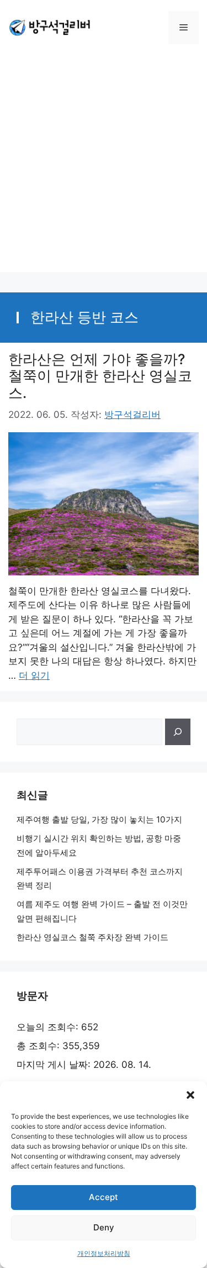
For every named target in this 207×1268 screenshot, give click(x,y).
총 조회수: (39, 1045)
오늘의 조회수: (49, 1027)
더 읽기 (34, 675)
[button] (190, 1095)
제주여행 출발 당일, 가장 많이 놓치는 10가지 (99, 819)
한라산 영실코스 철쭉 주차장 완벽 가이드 (92, 937)
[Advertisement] (103, 168)
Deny (103, 1227)
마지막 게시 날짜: (55, 1064)
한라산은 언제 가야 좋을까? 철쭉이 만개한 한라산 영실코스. (100, 375)
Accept (103, 1197)
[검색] (177, 732)
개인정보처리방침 (103, 1253)
